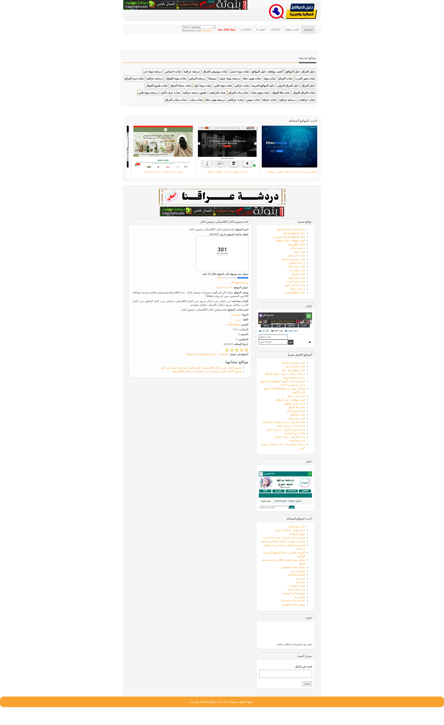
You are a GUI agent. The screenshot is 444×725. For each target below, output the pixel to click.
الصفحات (223, 354)
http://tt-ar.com (225, 287)
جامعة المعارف (297, 585)
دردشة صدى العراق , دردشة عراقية (286, 429)
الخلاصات (246, 29)
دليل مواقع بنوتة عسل (293, 370)
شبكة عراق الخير (296, 410)
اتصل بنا (260, 29)
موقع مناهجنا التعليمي (293, 604)
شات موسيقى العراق (215, 71)
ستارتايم (300, 582)
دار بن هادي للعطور (294, 403)
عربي (239, 319)
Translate (207, 30)
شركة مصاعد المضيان (293, 567)
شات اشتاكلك (297, 414)
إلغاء (219, 277)
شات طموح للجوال (156, 85)
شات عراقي (242, 85)
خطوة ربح (299, 597)
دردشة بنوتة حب (152, 71)
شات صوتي (252, 99)
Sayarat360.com (296, 589)
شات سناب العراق (175, 99)
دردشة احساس (297, 262)
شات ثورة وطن (296, 418)
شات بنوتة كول (202, 85)
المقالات (275, 29)
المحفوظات (191, 354)
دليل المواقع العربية (263, 85)
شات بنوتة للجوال (176, 78)
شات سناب (195, 99)
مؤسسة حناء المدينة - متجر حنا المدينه (284, 537)
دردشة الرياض (197, 78)
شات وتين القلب (296, 526)
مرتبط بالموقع (208, 354)
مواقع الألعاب (233, 324)
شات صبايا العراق (180, 85)
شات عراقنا (269, 99)
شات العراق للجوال (304, 92)
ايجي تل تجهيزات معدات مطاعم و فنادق (283, 541)
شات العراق (285, 78)
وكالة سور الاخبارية (294, 433)
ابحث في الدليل (303, 666)
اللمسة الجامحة (296, 574)
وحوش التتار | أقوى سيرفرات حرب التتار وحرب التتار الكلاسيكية (206, 371)
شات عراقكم (235, 99)
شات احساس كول (295, 285)
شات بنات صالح (296, 396)
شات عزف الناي (170, 92)
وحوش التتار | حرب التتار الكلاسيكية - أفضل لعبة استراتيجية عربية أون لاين (201, 367)
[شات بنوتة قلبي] (222, 211)
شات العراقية (217, 92)
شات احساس (173, 71)
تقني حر (300, 578)
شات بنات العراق (238, 92)
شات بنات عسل (296, 255)
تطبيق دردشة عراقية (195, 92)
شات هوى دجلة (252, 78)
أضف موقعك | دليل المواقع (267, 71)
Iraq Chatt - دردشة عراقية (291, 425)
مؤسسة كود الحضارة (293, 593)
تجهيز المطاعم (297, 534)
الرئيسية (308, 29)
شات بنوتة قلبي (223, 85)
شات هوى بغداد (259, 92)
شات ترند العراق (134, 78)
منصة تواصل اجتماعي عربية (290, 530)
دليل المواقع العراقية (294, 233)
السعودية (236, 314)
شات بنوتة (269, 78)
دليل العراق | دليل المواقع (300, 71)
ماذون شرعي (297, 571)
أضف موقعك (292, 29)
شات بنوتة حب (297, 270)
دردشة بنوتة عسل (229, 78)
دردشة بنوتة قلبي (148, 92)
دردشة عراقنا (298, 288)
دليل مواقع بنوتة (296, 244)
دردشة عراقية (192, 71)
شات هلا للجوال (280, 92)
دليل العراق (308, 85)
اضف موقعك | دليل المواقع (290, 399)
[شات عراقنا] (222, 196)
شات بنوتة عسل (239, 71)
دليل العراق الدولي (287, 85)
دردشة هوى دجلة (215, 99)
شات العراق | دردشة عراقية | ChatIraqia (283, 422)
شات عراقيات (306, 99)
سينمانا (212, 78)
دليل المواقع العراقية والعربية (289, 236)
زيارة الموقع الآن (239, 282)
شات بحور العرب (305, 78)
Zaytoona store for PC (293, 600)
